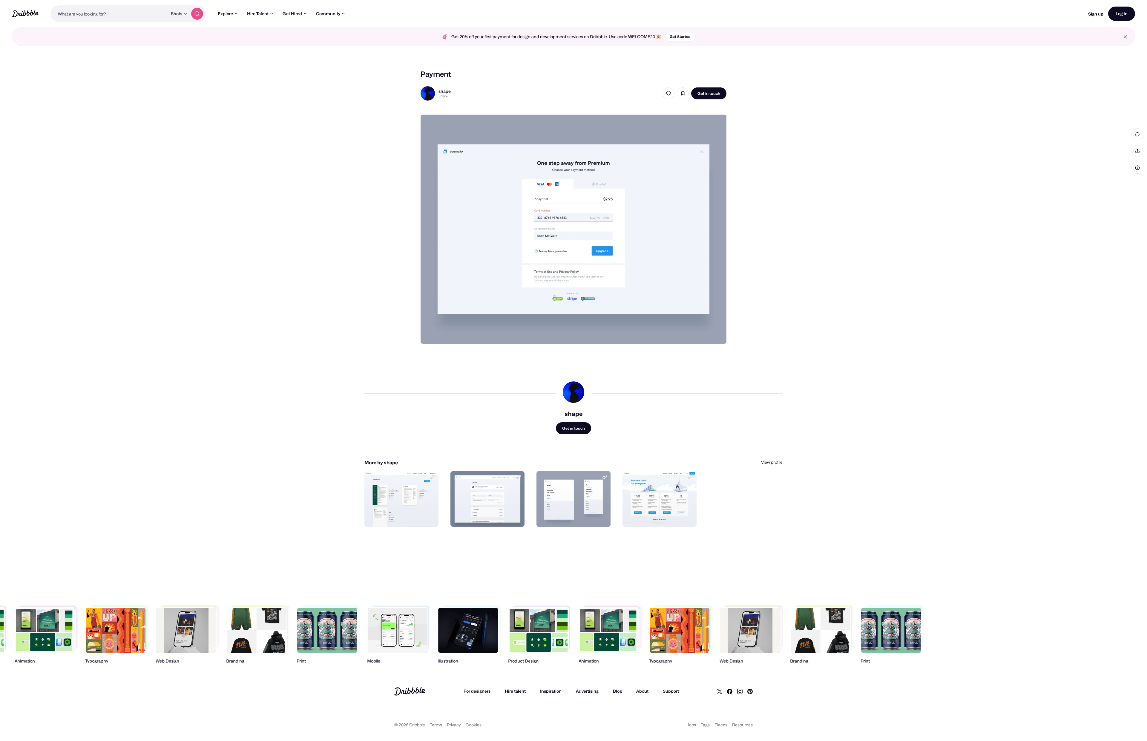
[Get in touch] (403, 516)
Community (328, 13)
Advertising (587, 691)
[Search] (197, 14)
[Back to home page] (25, 13)
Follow (443, 96)
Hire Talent (258, 13)
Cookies (474, 724)
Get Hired (292, 13)
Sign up (1095, 13)
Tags (705, 724)
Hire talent (515, 691)
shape (444, 91)
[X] (719, 691)
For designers (477, 691)
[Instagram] (740, 691)
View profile (772, 462)
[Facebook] (729, 691)
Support (671, 691)
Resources (742, 724)
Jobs (691, 724)
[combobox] (109, 14)
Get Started (680, 36)
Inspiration (551, 691)
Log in (1122, 13)
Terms (436, 724)
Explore (225, 13)
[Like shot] (668, 93)
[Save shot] (683, 93)
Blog (617, 691)
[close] (1125, 36)
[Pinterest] (750, 691)
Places (720, 724)
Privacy (454, 724)
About (642, 691)
